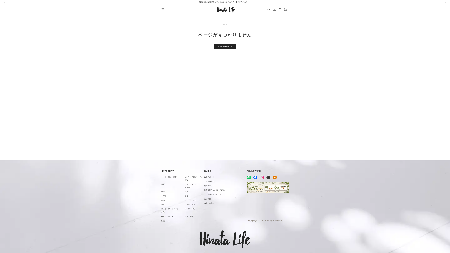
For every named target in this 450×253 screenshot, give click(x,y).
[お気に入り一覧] (280, 9)
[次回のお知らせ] (445, 2)
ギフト (164, 196)
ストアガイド (209, 177)
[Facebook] (255, 177)
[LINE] (249, 177)
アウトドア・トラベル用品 (169, 210)
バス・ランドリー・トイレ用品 (193, 185)
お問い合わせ (209, 203)
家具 (186, 192)
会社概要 (207, 199)
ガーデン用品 (190, 209)
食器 (163, 192)
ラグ (163, 205)
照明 (163, 200)
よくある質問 (209, 181)
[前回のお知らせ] (4, 2)
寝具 (186, 196)
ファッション (190, 205)
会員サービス (209, 186)
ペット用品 (189, 216)
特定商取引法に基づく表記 (214, 190)
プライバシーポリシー (212, 194)
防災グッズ (165, 221)
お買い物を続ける (225, 46)
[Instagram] (262, 177)
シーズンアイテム (191, 200)
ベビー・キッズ (167, 216)
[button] (163, 9)
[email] (275, 177)
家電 (163, 184)
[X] (268, 177)
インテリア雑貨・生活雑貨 (193, 178)
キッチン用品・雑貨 (169, 177)
